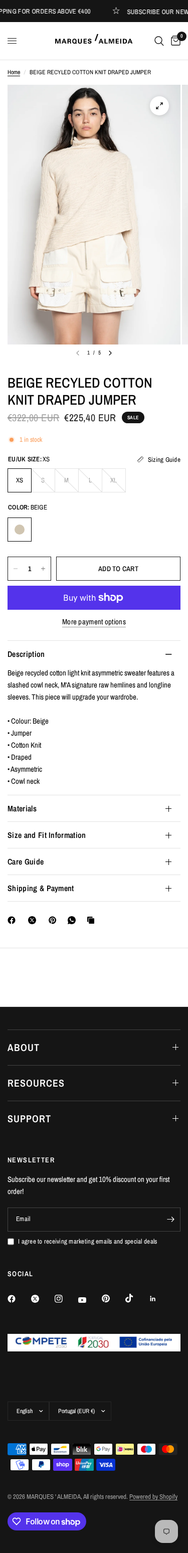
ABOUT (24, 1047)
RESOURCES (36, 1083)
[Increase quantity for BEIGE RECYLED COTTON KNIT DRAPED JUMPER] (43, 568)
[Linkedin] (160, 1299)
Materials (22, 808)
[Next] (110, 353)
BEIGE (20, 529)
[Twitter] (42, 1299)
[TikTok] (136, 1298)
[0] (173, 41)
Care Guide (26, 861)
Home (14, 72)
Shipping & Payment (41, 888)
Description (26, 653)
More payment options (94, 621)
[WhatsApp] (74, 920)
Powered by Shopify (153, 1496)
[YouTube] (89, 1300)
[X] (34, 920)
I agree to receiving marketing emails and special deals (87, 1241)
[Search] (159, 41)
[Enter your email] (170, 1219)
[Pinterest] (55, 920)
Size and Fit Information (47, 834)
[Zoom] (159, 105)
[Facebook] (14, 920)
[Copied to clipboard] (93, 920)
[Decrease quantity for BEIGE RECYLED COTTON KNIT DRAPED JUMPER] (15, 568)
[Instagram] (66, 1299)
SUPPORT (29, 1118)
